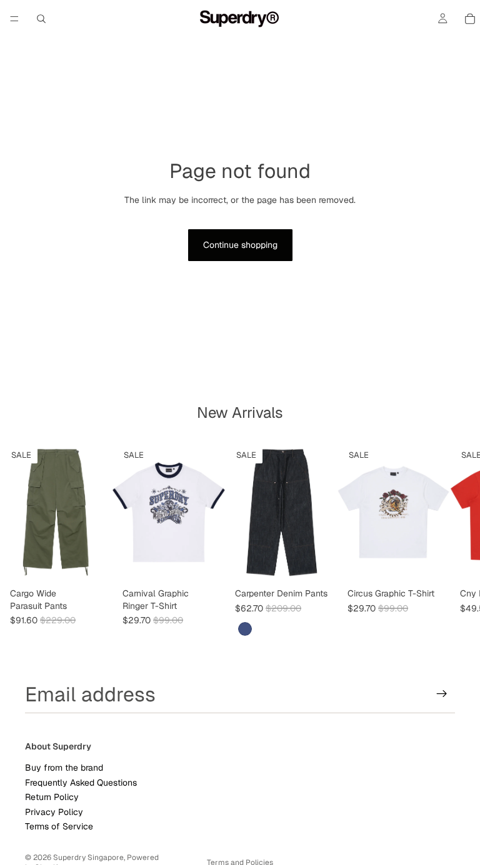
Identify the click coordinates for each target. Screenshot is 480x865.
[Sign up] (442, 694)
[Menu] (14, 18)
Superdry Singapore (88, 858)
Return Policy (52, 797)
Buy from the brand (64, 767)
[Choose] (93, 563)
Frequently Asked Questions (81, 782)
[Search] (41, 18)
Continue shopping (240, 244)
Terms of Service (59, 826)
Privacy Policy (54, 811)
